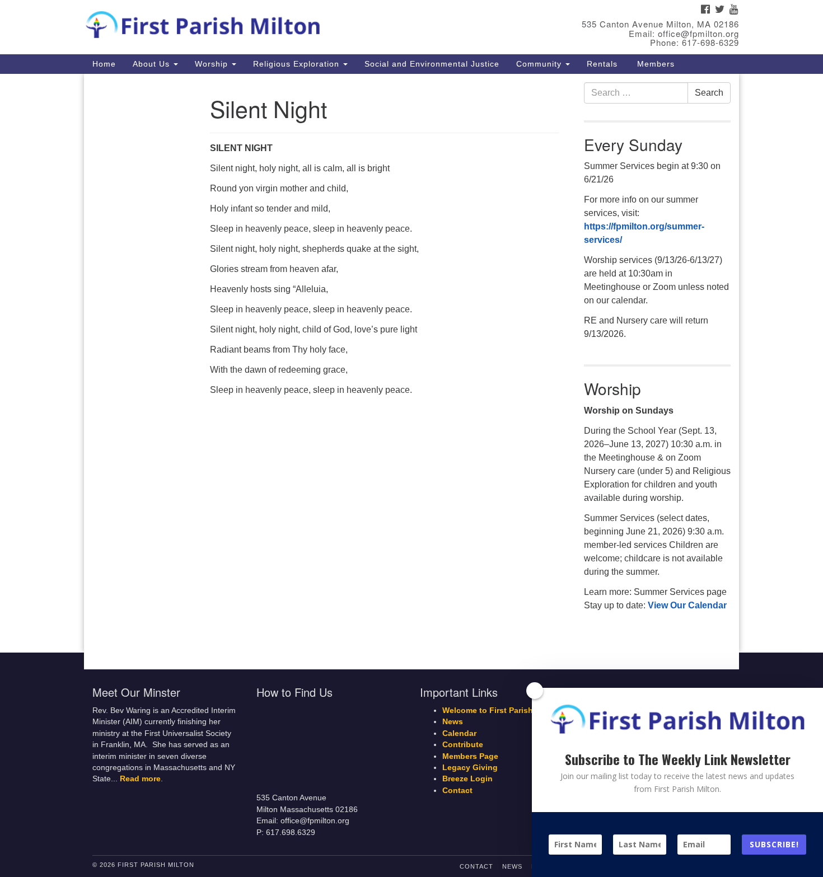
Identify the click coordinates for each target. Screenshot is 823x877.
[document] (411, 363)
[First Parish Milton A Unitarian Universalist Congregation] (275, 22)
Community (540, 63)
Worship (213, 63)
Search (709, 92)
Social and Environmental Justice (431, 63)
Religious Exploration (297, 63)
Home (104, 63)
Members (654, 63)
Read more (140, 779)
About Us (152, 63)
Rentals (602, 63)
